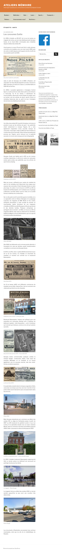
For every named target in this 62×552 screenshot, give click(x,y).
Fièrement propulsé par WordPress (11, 548)
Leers (32, 15)
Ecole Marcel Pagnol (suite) (45, 82)
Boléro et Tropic (54, 125)
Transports (50, 15)
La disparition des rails (44, 77)
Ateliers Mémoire (18, 5)
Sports (40, 15)
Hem (25, 15)
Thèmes (6, 19)
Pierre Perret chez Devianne (45, 63)
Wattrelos (16, 15)
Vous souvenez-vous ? (19, 19)
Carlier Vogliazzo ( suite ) (44, 73)
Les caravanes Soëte (12, 34)
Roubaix (6, 15)
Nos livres (32, 19)
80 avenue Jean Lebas (44, 86)
